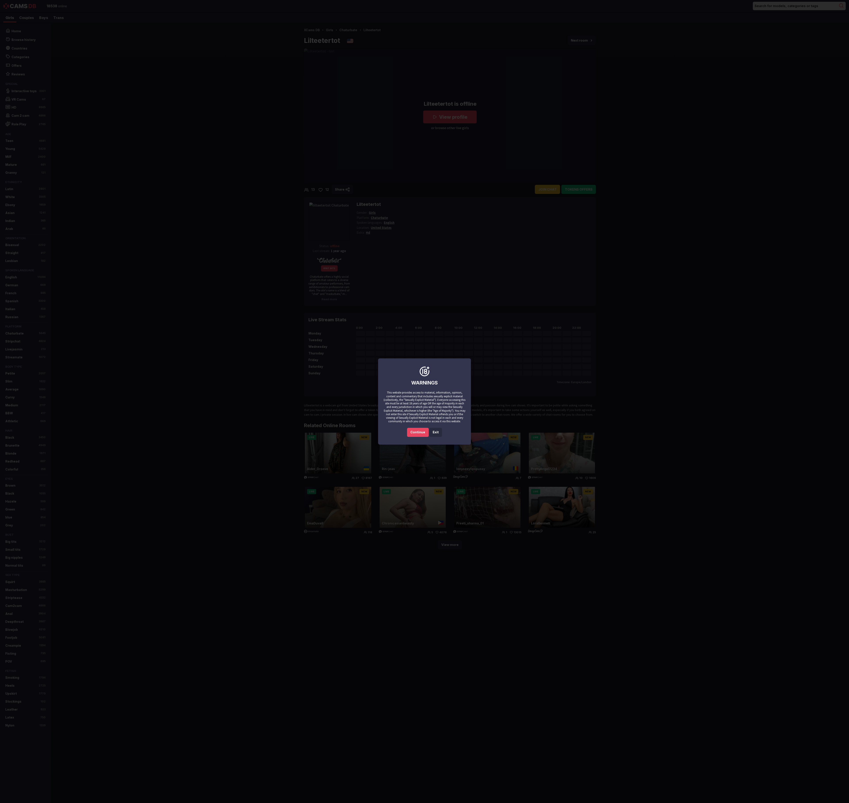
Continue (417, 432)
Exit (436, 432)
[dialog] (424, 401)
